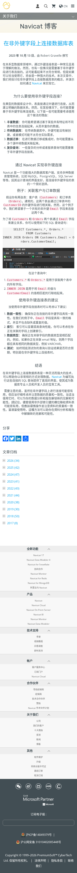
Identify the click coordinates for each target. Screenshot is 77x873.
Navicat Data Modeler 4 (38, 560)
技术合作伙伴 (38, 698)
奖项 (38, 735)
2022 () (13, 488)
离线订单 (38, 771)
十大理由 (38, 730)
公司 (38, 721)
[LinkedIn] (18, 438)
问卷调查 (38, 646)
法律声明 (40, 860)
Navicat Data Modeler (38, 623)
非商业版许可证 (38, 766)
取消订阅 (38, 775)
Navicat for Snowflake (38, 564)
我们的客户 (38, 725)
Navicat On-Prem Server (39, 610)
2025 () (13, 468)
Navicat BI (38, 614)
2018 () (13, 516)
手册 (38, 636)
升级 (38, 761)
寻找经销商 (38, 689)
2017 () (12, 523)
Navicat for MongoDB (38, 583)
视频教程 (38, 641)
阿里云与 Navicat (38, 587)
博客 (38, 744)
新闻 (38, 739)
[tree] (38, 492)
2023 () (13, 481)
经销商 (38, 694)
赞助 (38, 703)
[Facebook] (5, 438)
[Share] (25, 438)
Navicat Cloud (38, 605)
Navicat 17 (38, 555)
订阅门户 (38, 672)
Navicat (37, 83)
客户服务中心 (38, 667)
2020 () (13, 502)
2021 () (13, 495)
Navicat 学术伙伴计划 (38, 708)
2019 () (13, 509)
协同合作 (38, 569)
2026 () (13, 461)
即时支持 (38, 650)
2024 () (13, 474)
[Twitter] (12, 438)
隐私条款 (57, 860)
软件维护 (38, 757)
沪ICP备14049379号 (39, 835)
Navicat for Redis (38, 578)
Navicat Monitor (39, 573)
